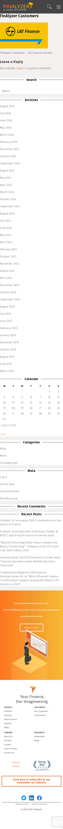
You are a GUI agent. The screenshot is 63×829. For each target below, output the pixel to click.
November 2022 (9, 263)
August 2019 (7, 356)
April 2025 (6, 184)
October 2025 (8, 156)
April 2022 (6, 278)
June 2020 (6, 320)
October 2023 (8, 256)
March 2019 (7, 371)
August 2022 (7, 270)
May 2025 (5, 177)
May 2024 (5, 235)
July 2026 (5, 113)
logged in (21, 68)
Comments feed (9, 491)
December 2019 (9, 342)
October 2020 (8, 292)
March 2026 (7, 134)
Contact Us (9, 752)
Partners (8, 740)
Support (8, 723)
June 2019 (6, 363)
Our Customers (41, 711)
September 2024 (10, 206)
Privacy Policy (22, 804)
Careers (7, 744)
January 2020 (8, 335)
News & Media (10, 748)
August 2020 (7, 306)
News (3, 455)
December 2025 (9, 149)
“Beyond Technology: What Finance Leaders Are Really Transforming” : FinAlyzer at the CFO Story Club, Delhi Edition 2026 (29, 546)
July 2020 (5, 313)
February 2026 (8, 142)
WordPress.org (8, 498)
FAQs (6, 727)
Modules (8, 715)
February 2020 (8, 328)
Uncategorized (9, 462)
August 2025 (7, 170)
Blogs (36, 740)
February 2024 (8, 249)
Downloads (39, 736)
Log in (3, 477)
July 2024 (5, 220)
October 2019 (8, 349)
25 (13, 413)
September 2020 (10, 299)
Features (8, 711)
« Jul (3, 434)
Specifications (10, 719)
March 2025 (7, 192)
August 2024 (7, 213)
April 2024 (6, 242)
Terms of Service (39, 804)
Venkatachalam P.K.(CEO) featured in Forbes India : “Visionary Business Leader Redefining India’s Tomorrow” (31, 561)
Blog (2, 448)
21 (40, 408)
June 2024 (6, 227)
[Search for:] (28, 89)
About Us (8, 736)
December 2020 (9, 285)
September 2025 (10, 163)
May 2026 (5, 127)
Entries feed (7, 484)
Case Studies (40, 715)
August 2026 (7, 106)
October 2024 (8, 199)
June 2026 (6, 120)
